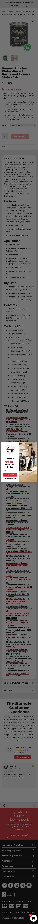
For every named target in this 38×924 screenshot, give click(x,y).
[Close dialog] (35, 443)
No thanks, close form (10, 478)
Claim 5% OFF (10, 475)
